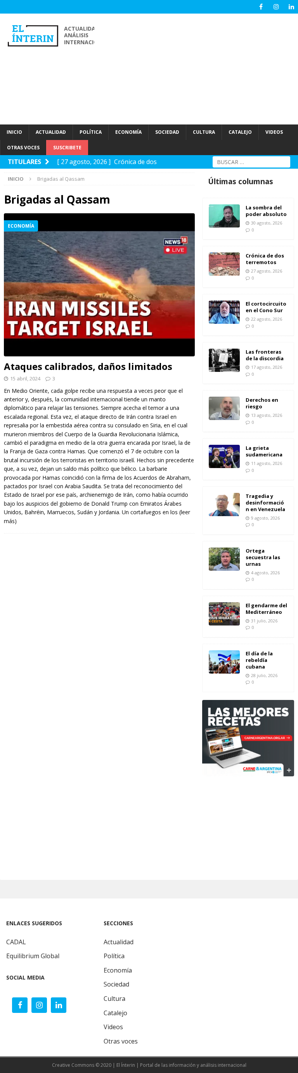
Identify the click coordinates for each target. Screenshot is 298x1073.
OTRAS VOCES (23, 147)
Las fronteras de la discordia (265, 355)
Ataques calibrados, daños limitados (88, 366)
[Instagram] (276, 7)
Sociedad (116, 984)
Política (114, 956)
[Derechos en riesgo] (224, 408)
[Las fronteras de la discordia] (224, 360)
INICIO (14, 132)
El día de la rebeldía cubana (259, 660)
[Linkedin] (291, 7)
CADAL (16, 942)
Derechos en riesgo (262, 403)
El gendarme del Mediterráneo (266, 608)
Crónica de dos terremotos (265, 259)
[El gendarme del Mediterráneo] (224, 613)
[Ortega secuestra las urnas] (224, 559)
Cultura (114, 998)
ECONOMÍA (128, 132)
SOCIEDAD (167, 132)
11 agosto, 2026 (266, 463)
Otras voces (121, 1041)
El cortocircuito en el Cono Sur (266, 307)
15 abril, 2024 (25, 378)
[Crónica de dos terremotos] (224, 264)
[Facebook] (261, 7)
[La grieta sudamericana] (224, 456)
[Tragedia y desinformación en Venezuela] (224, 504)
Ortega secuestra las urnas (263, 557)
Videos (113, 1027)
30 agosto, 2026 (266, 223)
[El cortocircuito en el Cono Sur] (224, 312)
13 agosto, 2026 (266, 415)
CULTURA (204, 132)
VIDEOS (274, 132)
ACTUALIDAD (51, 132)
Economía (118, 970)
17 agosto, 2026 (266, 367)
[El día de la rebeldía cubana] (224, 662)
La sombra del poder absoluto (266, 211)
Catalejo (115, 1013)
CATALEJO (240, 132)
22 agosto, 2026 (266, 319)
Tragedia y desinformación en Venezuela (265, 502)
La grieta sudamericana (264, 451)
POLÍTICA (91, 132)
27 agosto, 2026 (266, 271)
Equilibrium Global (32, 956)
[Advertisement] (200, 68)
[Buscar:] (251, 161)
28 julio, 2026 (264, 675)
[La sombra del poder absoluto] (224, 216)
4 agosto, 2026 (265, 572)
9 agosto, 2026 (265, 518)
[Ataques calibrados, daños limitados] (99, 284)
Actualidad (118, 942)
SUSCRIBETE (67, 147)
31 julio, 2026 (264, 621)
